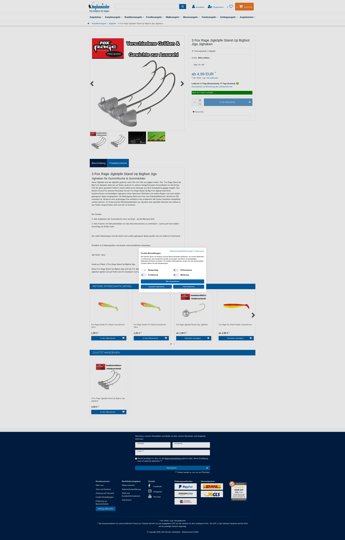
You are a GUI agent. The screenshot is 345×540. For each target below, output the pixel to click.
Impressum (199, 251)
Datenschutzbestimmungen (181, 251)
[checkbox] (143, 270)
